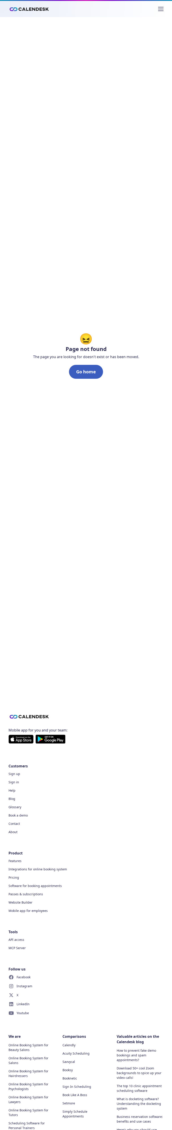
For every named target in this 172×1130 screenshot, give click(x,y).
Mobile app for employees (28, 911)
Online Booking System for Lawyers (28, 1099)
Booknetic (69, 1078)
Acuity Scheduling (76, 1053)
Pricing (14, 877)
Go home (86, 372)
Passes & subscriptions (26, 894)
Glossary (15, 807)
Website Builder (20, 902)
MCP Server (17, 948)
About (13, 832)
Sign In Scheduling (76, 1086)
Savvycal (68, 1062)
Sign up (14, 774)
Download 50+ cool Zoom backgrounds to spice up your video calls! (139, 1073)
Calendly (68, 1045)
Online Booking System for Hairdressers (28, 1073)
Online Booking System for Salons (28, 1060)
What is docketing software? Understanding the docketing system (139, 1103)
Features (15, 861)
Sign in (14, 782)
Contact (14, 823)
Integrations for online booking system (38, 869)
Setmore (68, 1103)
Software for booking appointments (35, 886)
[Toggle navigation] (160, 9)
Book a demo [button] (18, 815)
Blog (12, 799)
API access (16, 939)
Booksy (67, 1070)
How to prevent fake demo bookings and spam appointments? (136, 1055)
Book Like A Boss (74, 1095)
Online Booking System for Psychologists (28, 1086)
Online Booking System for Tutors (28, 1112)
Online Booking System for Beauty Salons (28, 1047)
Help (12, 790)
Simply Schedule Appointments (74, 1113)
